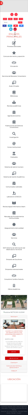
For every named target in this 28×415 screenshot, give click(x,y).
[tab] (14, 316)
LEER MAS (13, 351)
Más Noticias (14, 358)
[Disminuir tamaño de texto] (21, 19)
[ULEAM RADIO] (15, 29)
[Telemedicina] (11, 29)
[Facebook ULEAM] (5, 26)
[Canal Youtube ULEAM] (15, 26)
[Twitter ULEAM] (10, 26)
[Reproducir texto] (10, 19)
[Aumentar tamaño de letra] (16, 19)
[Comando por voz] (5, 19)
